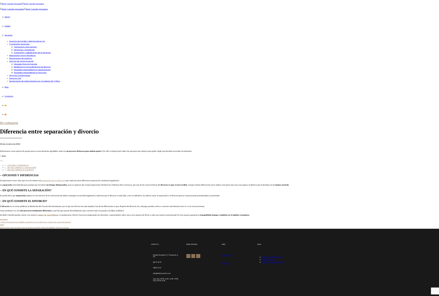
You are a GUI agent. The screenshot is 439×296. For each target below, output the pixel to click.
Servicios (8, 35)
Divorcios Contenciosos (19, 75)
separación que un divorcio (53, 180)
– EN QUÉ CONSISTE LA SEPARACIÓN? (21, 168)
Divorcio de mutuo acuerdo (21, 61)
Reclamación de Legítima (20, 58)
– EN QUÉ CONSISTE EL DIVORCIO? (20, 170)
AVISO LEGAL (267, 259)
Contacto (9, 96)
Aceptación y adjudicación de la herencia (32, 52)
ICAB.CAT (226, 263)
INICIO (7, 17)
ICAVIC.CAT (227, 255)
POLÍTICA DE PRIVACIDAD (273, 262)
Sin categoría (9, 123)
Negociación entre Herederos (22, 55)
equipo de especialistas (47, 215)
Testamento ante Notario (25, 47)
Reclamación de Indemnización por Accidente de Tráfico (34, 81)
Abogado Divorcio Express (25, 64)
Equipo (8, 26)
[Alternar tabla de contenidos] (1, 161)
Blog (6, 87)
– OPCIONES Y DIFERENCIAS (17, 165)
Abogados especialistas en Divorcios (30, 72)
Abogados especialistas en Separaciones (32, 70)
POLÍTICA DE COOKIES (271, 257)
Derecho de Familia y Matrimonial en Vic (27, 41)
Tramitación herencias (19, 44)
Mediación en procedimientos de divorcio (32, 67)
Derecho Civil (15, 78)
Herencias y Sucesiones (24, 50)
